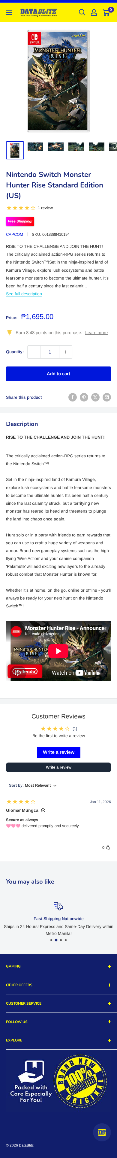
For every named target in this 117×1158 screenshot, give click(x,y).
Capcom (14, 234)
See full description (24, 293)
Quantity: (15, 351)
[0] (106, 12)
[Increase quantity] (65, 352)
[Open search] (82, 12)
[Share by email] (107, 397)
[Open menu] (9, 12)
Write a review (58, 752)
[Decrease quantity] (34, 352)
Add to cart (58, 373)
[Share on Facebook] (72, 397)
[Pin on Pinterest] (84, 397)
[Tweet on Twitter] (95, 397)
